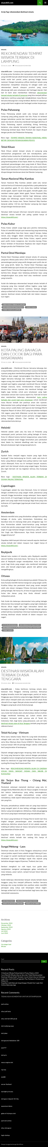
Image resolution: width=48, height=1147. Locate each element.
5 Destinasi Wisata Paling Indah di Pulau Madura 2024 (20, 973)
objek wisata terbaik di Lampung (14, 304)
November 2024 (6, 923)
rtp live (3, 1070)
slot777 (3, 1048)
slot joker (4, 1033)
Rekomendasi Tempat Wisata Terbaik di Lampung (21, 57)
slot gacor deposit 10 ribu (10, 1099)
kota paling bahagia (10, 625)
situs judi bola (6, 1011)
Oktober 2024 (6, 925)
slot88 (3, 1077)
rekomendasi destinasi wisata (13, 307)
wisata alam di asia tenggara (13, 903)
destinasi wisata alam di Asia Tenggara (15, 723)
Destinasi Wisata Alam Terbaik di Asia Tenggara (22, 675)
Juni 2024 (4, 933)
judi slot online (6, 1121)
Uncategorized (6, 944)
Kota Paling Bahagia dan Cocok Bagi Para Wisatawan (21, 354)
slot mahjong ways (7, 1026)
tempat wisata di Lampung (12, 310)
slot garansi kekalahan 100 (10, 1040)
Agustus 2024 (6, 929)
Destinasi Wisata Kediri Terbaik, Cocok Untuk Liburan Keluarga (23, 977)
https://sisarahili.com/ (9, 217)
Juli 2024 (4, 931)
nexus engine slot (7, 1062)
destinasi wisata (8, 901)
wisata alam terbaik (33, 903)
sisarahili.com (7, 2)
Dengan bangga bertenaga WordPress (12, 1144)
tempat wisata (31, 307)
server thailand (6, 1084)
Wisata (3, 49)
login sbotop (5, 1135)
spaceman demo (6, 1106)
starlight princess (7, 1091)
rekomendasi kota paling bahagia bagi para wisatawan (21, 627)
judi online (4, 1004)
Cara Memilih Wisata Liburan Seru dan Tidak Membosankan (21, 975)
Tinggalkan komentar (23, 65)
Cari (2, 959)
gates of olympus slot (8, 1113)
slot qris (4, 1055)
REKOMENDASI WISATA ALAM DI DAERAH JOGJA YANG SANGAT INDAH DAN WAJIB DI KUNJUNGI (24, 771)
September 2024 (7, 927)
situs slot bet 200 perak (9, 1019)
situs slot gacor (6, 1128)
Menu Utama (45, 2)
